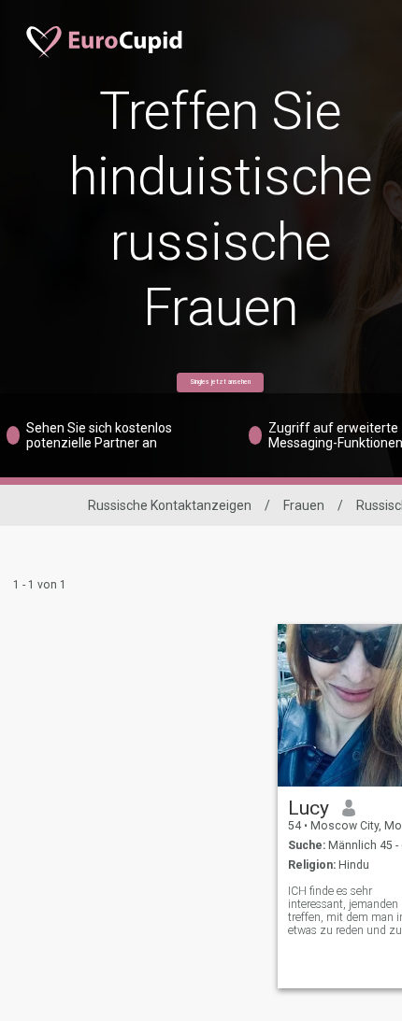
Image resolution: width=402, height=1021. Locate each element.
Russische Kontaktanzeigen (169, 505)
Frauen (303, 505)
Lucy (308, 808)
